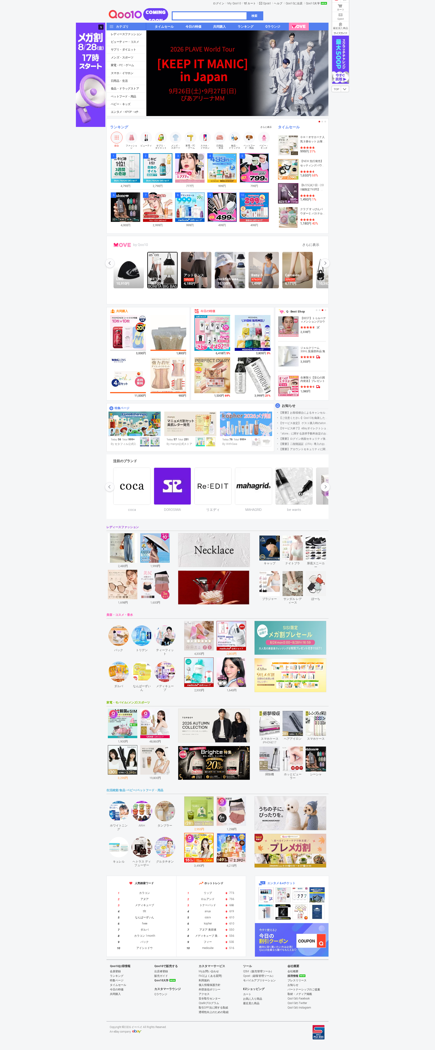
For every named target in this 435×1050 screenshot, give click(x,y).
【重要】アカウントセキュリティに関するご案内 (303, 449)
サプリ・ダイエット (123, 49)
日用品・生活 (119, 80)
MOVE (122, 245)
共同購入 (122, 311)
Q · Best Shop (295, 311)
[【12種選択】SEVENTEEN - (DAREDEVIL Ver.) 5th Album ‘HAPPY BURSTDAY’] (283, 911)
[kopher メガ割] (246, 424)
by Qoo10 (140, 245)
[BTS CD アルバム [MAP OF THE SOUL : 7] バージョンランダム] (300, 894)
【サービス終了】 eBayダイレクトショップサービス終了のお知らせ (303, 428)
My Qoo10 (234, 3)
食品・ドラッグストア (125, 88)
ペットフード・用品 (123, 96)
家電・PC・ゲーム (122, 65)
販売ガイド (161, 975)
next (325, 263)
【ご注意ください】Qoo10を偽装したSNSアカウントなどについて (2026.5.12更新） (303, 418)
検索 (254, 15)
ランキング (119, 127)
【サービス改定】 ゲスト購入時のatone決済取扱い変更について (303, 423)
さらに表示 (266, 127)
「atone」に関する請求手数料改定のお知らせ (303, 433)
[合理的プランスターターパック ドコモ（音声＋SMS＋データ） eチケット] (317, 911)
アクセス (204, 994)
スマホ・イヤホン (122, 73)
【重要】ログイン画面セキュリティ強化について (303, 438)
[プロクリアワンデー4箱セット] (128, 375)
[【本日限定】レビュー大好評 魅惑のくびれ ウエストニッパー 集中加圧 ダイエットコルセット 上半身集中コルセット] (168, 375)
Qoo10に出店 (294, 3)
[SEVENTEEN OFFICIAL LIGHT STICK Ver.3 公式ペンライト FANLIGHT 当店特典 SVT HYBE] (266, 911)
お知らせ (288, 406)
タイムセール (289, 127)
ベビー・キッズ (120, 104)
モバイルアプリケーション (259, 980)
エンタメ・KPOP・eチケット (128, 112)
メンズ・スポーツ (122, 57)
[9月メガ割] (190, 424)
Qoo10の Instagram (299, 1007)
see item (273, 539)
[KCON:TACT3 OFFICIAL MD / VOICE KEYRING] (266, 894)
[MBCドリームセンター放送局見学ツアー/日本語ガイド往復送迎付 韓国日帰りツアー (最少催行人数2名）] (317, 894)
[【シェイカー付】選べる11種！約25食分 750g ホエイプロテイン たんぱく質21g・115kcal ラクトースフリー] (212, 333)
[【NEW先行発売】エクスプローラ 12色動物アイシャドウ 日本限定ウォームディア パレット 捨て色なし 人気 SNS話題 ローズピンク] (212, 375)
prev (110, 263)
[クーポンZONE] (292, 940)
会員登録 (115, 971)
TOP (336, 89)
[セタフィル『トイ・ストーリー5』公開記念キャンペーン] (135, 424)
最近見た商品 (251, 1003)
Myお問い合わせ (209, 971)
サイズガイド (340, 33)
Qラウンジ (160, 994)
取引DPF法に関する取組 (213, 1007)
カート (251, 3)
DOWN (345, 89)
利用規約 (204, 980)
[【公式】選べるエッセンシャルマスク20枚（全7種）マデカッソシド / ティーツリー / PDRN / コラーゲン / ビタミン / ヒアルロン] (253, 333)
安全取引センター (209, 998)
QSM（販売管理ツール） (258, 971)
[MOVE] (299, 26)
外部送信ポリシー (209, 989)
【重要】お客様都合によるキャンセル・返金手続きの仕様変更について (303, 412)
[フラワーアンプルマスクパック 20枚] (128, 333)
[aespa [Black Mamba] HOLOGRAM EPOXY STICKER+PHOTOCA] (283, 894)
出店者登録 (161, 971)
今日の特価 (208, 311)
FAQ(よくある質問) (210, 975)
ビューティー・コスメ (125, 42)
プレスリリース (297, 980)
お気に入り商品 (252, 998)
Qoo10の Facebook (299, 998)
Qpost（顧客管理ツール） (259, 975)
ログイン (218, 3)
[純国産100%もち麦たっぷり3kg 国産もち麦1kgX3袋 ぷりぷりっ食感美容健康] (168, 339)
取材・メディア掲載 (300, 994)
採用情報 (293, 975)
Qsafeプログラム (209, 1003)
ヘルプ (278, 3)
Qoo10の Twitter (297, 1003)
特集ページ (122, 408)
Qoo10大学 (313, 3)
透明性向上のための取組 (214, 1012)
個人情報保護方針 (209, 985)
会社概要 (293, 971)
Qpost (267, 3)
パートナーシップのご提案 (304, 989)
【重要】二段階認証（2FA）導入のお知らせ (303, 444)
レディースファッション (126, 34)
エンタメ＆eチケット (281, 883)
